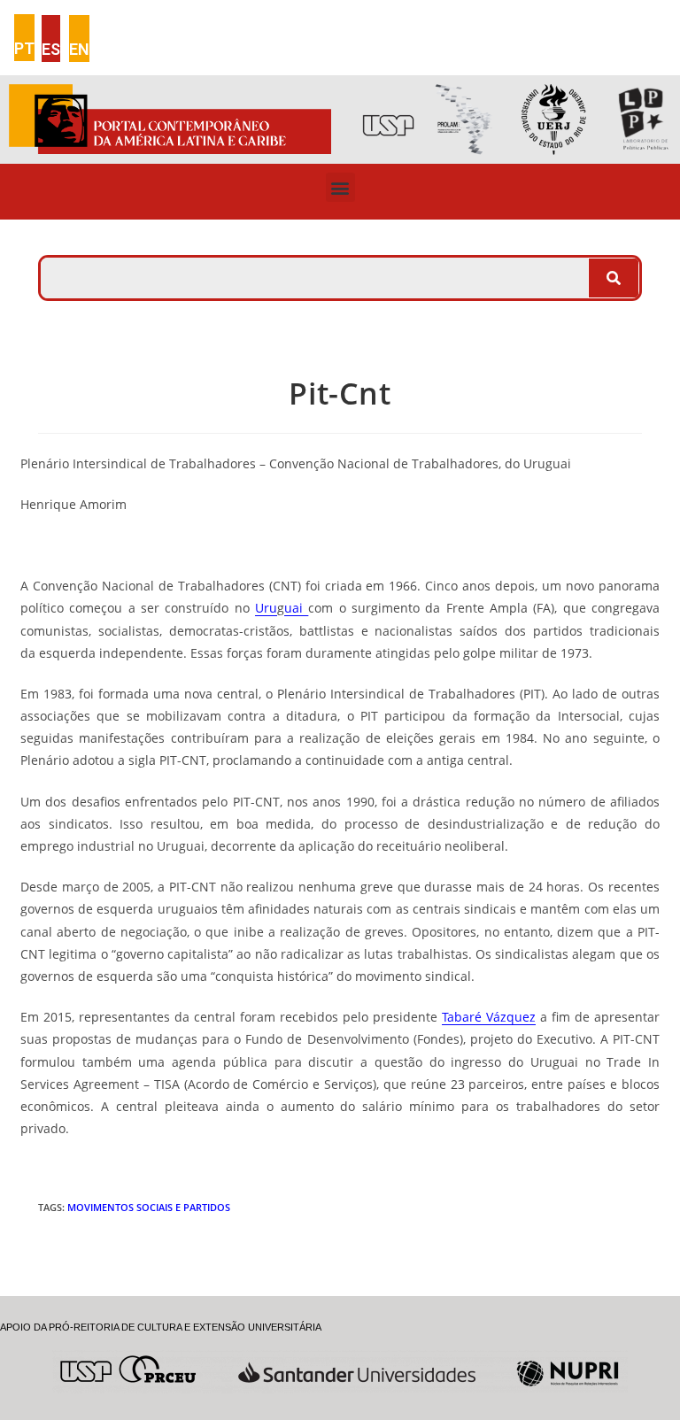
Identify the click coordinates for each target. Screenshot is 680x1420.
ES (51, 49)
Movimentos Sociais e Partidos (148, 1207)
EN (79, 49)
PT (24, 48)
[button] (340, 187)
